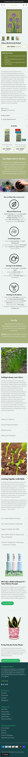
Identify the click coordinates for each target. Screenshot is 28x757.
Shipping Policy (5, 714)
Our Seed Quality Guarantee (11, 524)
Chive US (3, 730)
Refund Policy (5, 716)
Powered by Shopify (19, 752)
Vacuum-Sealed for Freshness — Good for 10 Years (12, 543)
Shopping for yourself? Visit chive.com (14, 1)
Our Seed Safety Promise (10, 518)
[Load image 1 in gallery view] (14, 21)
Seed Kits (14, 126)
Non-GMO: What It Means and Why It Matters (12, 536)
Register (13, 46)
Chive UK (3, 733)
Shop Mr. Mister (7, 603)
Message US (4, 700)
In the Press (4, 695)
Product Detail (5, 115)
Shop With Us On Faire (7, 737)
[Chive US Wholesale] (14, 5)
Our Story (4, 693)
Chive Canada (5, 728)
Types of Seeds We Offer (10, 529)
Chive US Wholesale (9, 752)
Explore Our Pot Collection (10, 660)
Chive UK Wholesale (7, 735)
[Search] (4, 5)
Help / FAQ (4, 709)
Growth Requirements (9, 425)
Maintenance (6, 430)
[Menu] (1, 5)
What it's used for (7, 419)
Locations (4, 698)
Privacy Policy (5, 711)
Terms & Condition (6, 719)
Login (8, 46)
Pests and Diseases (8, 435)
